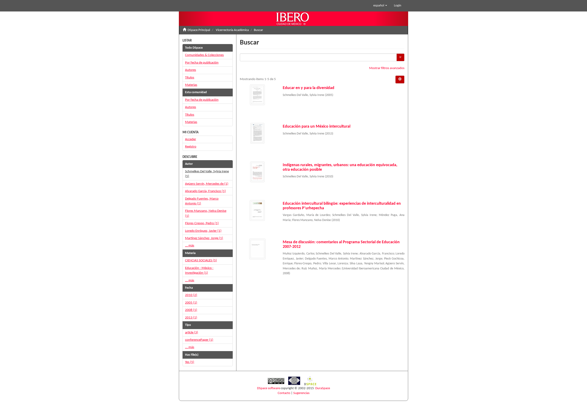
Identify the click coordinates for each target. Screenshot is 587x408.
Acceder (190, 139)
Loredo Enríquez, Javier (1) (203, 231)
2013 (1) (191, 317)
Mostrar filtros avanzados (386, 68)
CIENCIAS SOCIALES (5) (201, 260)
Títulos (189, 77)
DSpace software (268, 388)
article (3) (191, 332)
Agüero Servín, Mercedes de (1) (206, 184)
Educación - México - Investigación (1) (199, 270)
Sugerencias (301, 393)
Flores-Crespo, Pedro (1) (202, 223)
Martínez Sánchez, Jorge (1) (204, 238)
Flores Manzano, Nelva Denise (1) (205, 213)
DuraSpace (322, 388)
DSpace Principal (199, 30)
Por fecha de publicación (202, 62)
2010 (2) (191, 295)
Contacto (284, 393)
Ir (400, 57)
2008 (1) (191, 310)
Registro (190, 146)
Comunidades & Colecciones (204, 55)
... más (189, 245)
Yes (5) (189, 362)
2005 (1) (191, 303)
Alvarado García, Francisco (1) (205, 191)
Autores (190, 70)
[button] (380, 5)
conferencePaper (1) (199, 340)
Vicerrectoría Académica (232, 30)
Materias (191, 85)
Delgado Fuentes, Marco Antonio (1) (202, 201)
